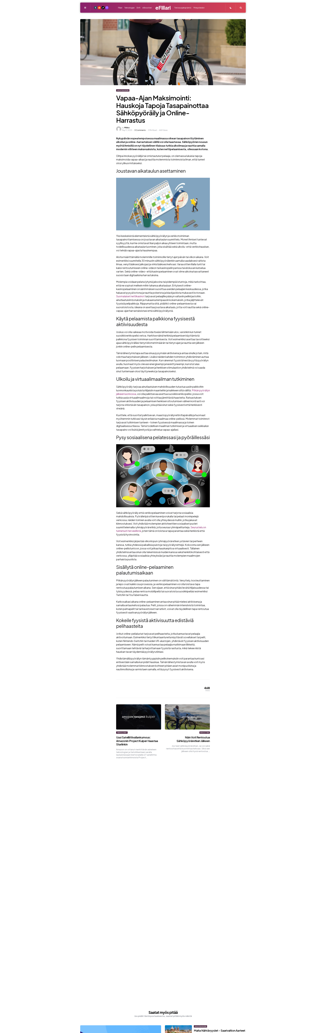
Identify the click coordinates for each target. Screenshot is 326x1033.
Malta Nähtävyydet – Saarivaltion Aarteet (219, 1030)
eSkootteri (204, 732)
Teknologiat (122, 732)
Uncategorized (123, 90)
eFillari (163, 7)
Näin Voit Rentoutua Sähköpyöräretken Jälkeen (193, 739)
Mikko (127, 127)
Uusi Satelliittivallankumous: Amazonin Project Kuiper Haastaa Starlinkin (137, 740)
